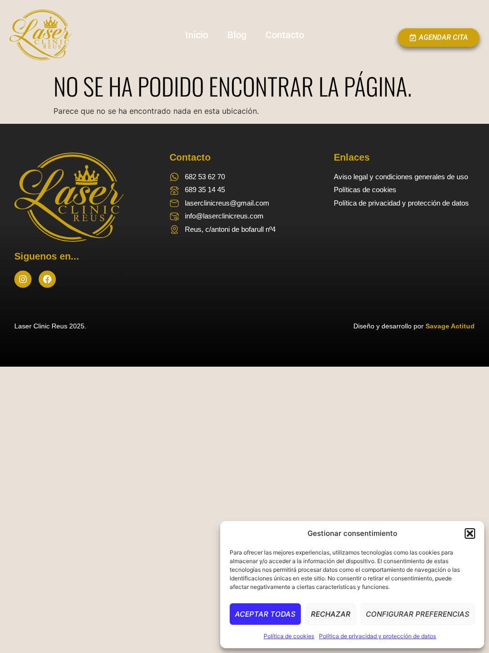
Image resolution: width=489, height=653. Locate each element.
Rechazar (331, 614)
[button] (470, 533)
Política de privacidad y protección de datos (377, 636)
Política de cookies (289, 636)
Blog (236, 35)
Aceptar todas (265, 614)
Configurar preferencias (417, 614)
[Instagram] (23, 279)
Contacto (285, 35)
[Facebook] (47, 279)
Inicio (196, 35)
